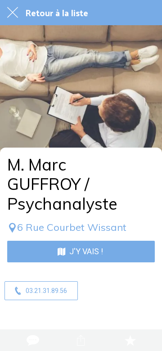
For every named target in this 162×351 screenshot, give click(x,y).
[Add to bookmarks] (130, 340)
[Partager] (81, 340)
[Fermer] (12, 12)
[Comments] (32, 340)
